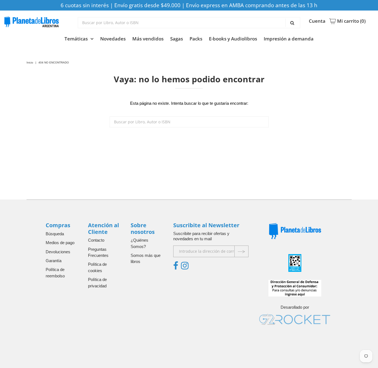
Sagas (176, 38)
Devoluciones (58, 251)
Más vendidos (148, 38)
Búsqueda (55, 233)
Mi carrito (351, 21)
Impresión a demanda (289, 38)
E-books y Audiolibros (233, 38)
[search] (189, 22)
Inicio (30, 62)
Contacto (96, 240)
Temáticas (76, 38)
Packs (196, 38)
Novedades (113, 38)
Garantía (53, 260)
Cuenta (317, 21)
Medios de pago (60, 242)
